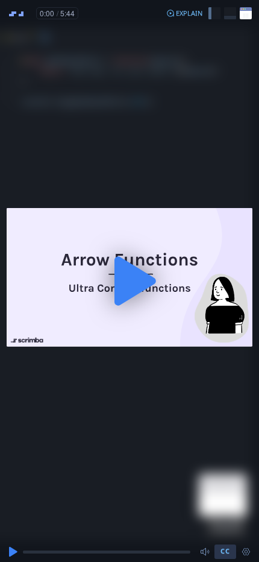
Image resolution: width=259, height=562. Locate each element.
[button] (184, 13)
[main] (129, 281)
